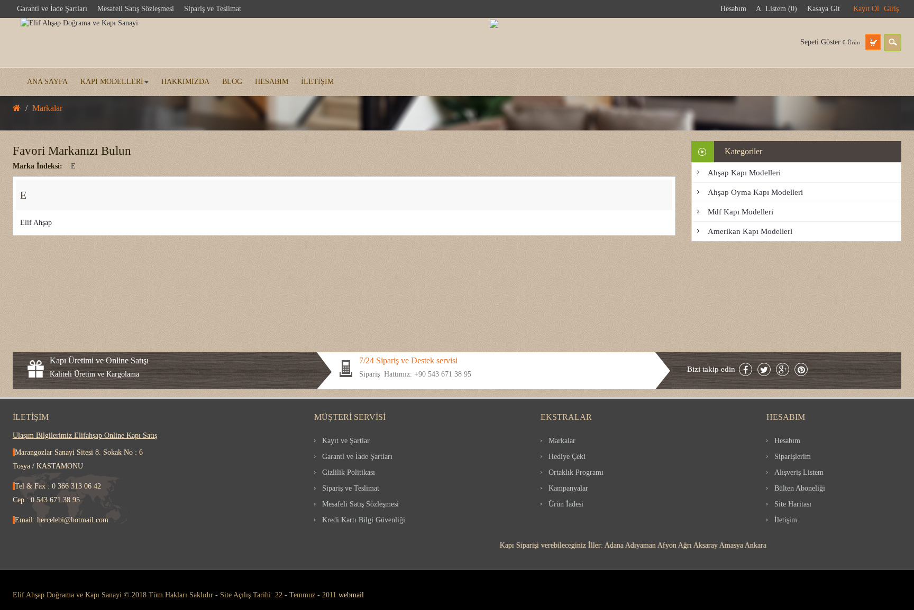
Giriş (891, 9)
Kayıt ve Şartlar (346, 441)
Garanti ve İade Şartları (52, 9)
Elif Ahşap (36, 223)
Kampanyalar (568, 488)
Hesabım (733, 9)
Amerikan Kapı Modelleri (750, 231)
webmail (351, 595)
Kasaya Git (823, 9)
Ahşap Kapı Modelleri (744, 172)
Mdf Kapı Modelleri (740, 212)
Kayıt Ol (866, 9)
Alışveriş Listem (799, 472)
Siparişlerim (792, 457)
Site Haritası (792, 504)
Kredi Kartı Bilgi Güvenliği (363, 520)
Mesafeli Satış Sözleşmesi (135, 9)
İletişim (785, 520)
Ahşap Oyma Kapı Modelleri (755, 192)
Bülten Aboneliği (799, 488)
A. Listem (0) (776, 9)
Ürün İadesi (566, 504)
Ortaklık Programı (576, 472)
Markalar (562, 441)
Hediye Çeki (567, 457)
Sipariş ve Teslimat (212, 9)
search (892, 42)
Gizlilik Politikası (348, 472)
